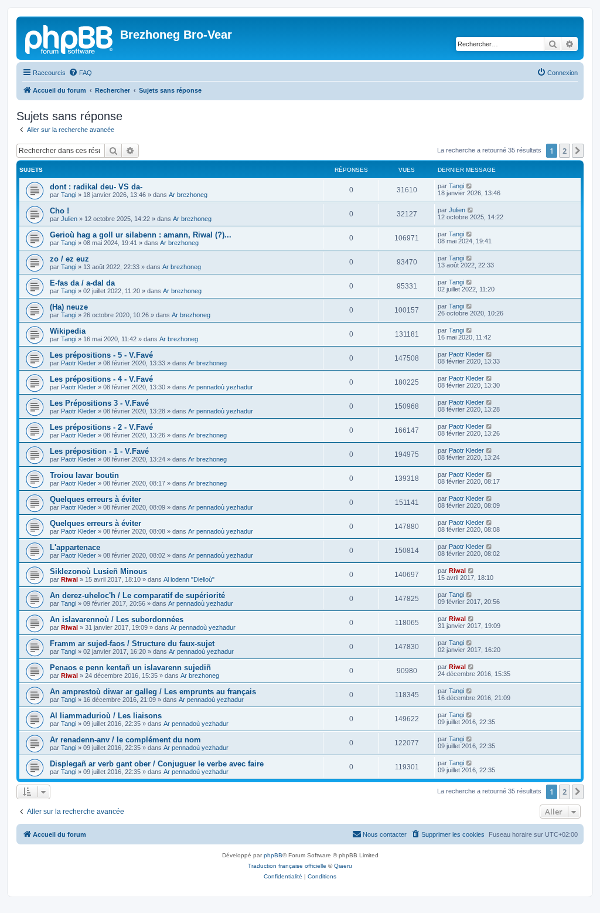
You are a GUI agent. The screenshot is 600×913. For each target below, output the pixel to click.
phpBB (273, 855)
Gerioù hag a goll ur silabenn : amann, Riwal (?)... (140, 234)
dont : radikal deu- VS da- (96, 186)
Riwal (69, 579)
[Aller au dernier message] (469, 185)
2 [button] (564, 150)
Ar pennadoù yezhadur (220, 387)
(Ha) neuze (69, 307)
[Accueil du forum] (69, 38)
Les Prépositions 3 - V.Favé (99, 403)
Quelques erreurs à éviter (95, 499)
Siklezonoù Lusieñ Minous (98, 571)
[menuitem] (80, 73)
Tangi (68, 194)
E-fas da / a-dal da (82, 283)
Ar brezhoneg (188, 194)
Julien (69, 218)
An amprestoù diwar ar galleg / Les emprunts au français (153, 691)
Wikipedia (68, 331)
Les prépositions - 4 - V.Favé (101, 379)
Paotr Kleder (78, 362)
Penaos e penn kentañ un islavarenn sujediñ (130, 667)
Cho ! (59, 210)
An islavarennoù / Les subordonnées (116, 619)
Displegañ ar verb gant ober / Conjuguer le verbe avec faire (157, 763)
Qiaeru (343, 866)
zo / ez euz (69, 258)
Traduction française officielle (287, 866)
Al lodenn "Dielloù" (188, 579)
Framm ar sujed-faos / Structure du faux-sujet (132, 643)
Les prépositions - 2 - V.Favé (101, 427)
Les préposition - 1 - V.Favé (99, 451)
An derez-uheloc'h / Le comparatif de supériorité (137, 595)
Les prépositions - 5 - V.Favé (101, 355)
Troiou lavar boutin (84, 475)
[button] (578, 151)
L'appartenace (75, 547)
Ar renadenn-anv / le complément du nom (125, 739)
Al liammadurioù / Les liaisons (106, 715)
